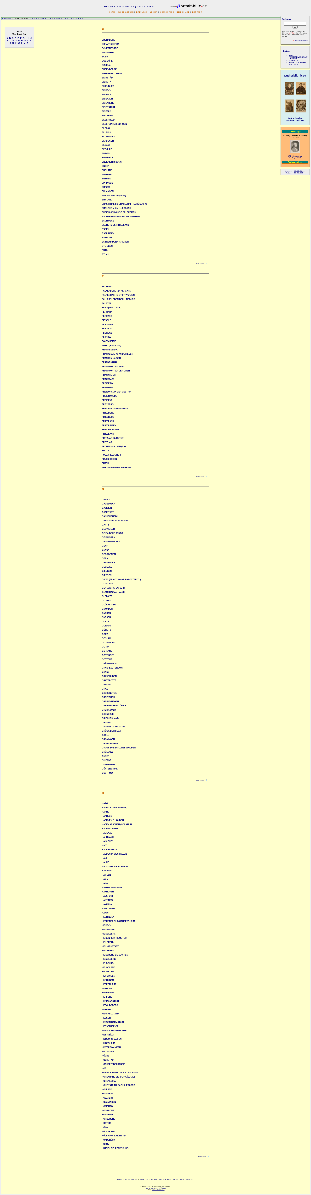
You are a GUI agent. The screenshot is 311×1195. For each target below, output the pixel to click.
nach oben (200, 263)
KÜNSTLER (293, 60)
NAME (291, 55)
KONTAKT (197, 12)
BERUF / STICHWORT (297, 62)
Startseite (7, 18)
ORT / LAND (293, 64)
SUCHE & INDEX (126, 12)
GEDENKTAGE (167, 12)
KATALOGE (141, 12)
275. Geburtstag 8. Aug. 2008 (295, 157)
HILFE (180, 12)
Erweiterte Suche (301, 40)
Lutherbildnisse (295, 75)
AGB (187, 12)
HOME (112, 12)
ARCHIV (153, 12)
